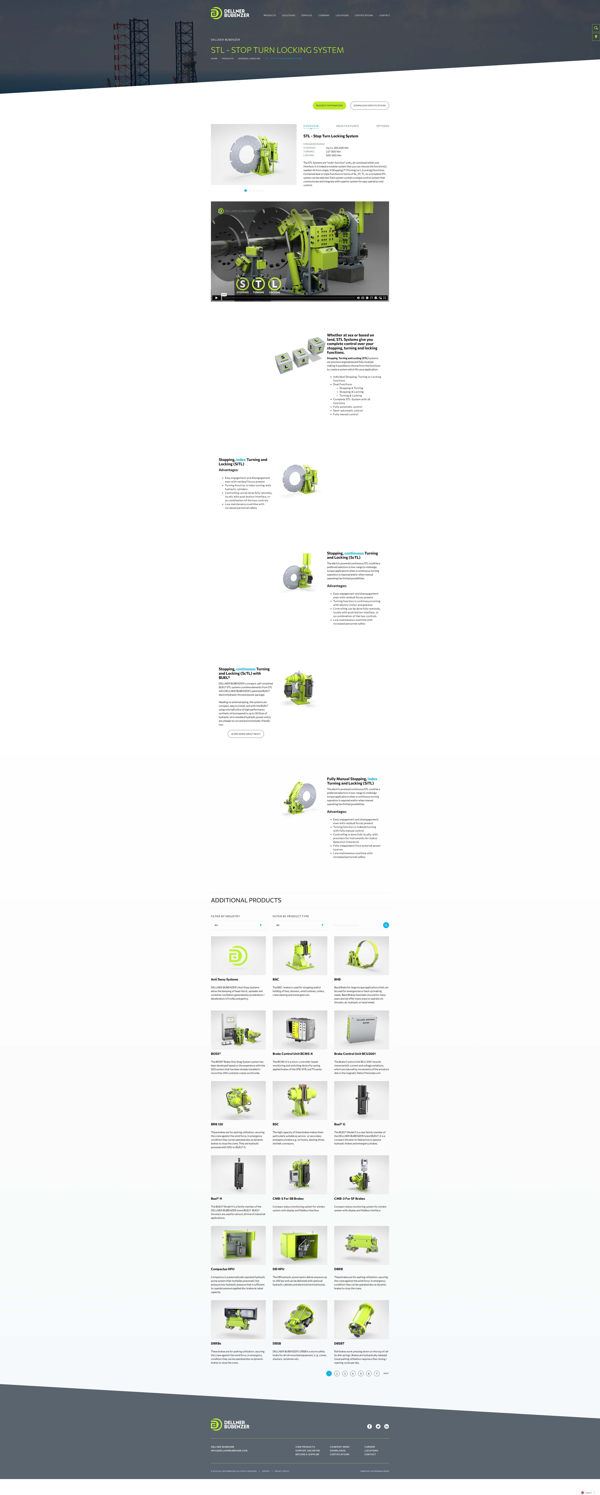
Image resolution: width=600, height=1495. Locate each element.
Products (270, 15)
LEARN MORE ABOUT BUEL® (246, 734)
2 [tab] (249, 190)
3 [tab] (253, 190)
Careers (370, 1446)
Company (324, 15)
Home (214, 58)
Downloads (337, 1450)
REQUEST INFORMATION (329, 105)
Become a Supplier (307, 1454)
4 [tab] (258, 190)
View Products (305, 1446)
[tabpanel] (254, 154)
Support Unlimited (307, 1450)
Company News (339, 1446)
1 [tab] (245, 190)
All (216, 925)
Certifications (364, 15)
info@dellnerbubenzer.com (229, 1450)
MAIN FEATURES (347, 125)
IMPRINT (266, 1471)
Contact (384, 15)
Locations (342, 15)
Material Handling (249, 58)
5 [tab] (262, 190)
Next (386, 1373)
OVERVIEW (311, 125)
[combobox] (588, 1492)
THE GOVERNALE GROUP (379, 1471)
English (589, 1493)
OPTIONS (382, 125)
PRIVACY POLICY (282, 1471)
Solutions (288, 15)
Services (306, 15)
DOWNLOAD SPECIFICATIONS (370, 105)
